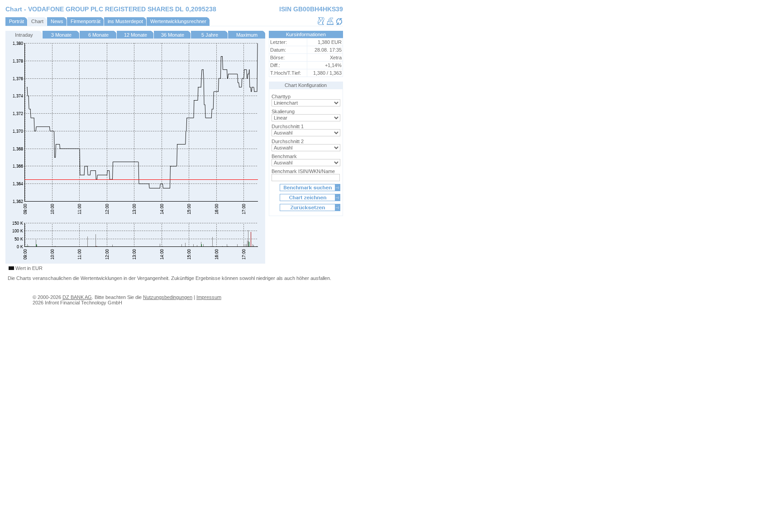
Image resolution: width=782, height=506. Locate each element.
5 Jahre (209, 35)
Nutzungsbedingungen (167, 297)
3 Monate (61, 35)
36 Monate (172, 35)
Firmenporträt (85, 21)
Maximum (246, 35)
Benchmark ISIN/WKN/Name (303, 171)
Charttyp (281, 96)
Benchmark (284, 156)
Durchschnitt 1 (288, 126)
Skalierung (283, 111)
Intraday (24, 35)
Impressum (208, 297)
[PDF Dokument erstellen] (321, 23)
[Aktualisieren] (339, 23)
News (57, 21)
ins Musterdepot (125, 21)
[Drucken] (330, 23)
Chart (37, 21)
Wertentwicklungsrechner (178, 21)
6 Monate (98, 35)
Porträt (16, 21)
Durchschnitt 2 (288, 141)
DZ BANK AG (77, 297)
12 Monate (135, 35)
